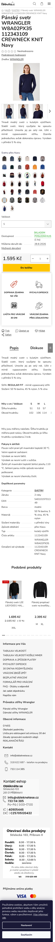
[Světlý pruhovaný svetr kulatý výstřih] (42, 200)
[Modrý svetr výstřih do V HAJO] (35, 159)
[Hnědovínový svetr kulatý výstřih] (35, 175)
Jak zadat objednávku (14, 691)
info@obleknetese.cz (21, 755)
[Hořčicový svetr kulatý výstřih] (35, 167)
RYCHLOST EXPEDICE (15, 664)
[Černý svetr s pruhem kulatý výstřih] (27, 200)
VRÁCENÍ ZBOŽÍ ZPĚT (15, 673)
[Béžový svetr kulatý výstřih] (42, 159)
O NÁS (6, 726)
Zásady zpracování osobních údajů (20, 737)
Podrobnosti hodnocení (13, 55)
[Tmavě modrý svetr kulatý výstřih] (27, 175)
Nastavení (26, 925)
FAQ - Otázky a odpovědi (16, 686)
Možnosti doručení (11, 248)
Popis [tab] (14, 348)
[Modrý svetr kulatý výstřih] (20, 167)
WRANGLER (17, 59)
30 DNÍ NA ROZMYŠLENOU (18, 668)
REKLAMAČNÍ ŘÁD (13, 741)
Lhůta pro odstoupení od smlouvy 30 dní (24, 733)
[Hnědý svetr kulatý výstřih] (12, 183)
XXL (14, 628)
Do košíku (26, 267)
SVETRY (39, 490)
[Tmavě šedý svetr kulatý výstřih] (20, 175)
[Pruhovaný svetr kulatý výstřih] (4, 175)
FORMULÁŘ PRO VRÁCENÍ (17, 682)
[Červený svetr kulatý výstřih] (27, 167)
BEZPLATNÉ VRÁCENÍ (15, 677)
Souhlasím (26, 934)
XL (42, 624)
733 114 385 (17, 769)
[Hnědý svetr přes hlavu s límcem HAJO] (4, 159)
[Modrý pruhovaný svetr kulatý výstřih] (4, 167)
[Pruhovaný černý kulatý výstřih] (27, 192)
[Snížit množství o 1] (33, 258)
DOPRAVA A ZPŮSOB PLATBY (19, 659)
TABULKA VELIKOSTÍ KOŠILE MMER (22, 655)
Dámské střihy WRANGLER (18, 712)
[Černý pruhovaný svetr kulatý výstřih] (12, 208)
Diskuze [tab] (36, 348)
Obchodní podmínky (13, 729)
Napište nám (9, 695)
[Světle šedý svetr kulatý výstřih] (35, 183)
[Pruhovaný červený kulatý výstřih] (35, 192)
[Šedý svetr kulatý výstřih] (27, 183)
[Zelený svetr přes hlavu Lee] (20, 159)
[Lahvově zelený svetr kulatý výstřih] (12, 167)
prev (3, 591)
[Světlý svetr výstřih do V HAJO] (27, 159)
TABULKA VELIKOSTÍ (14, 651)
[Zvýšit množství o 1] (47, 258)
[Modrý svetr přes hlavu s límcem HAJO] (12, 159)
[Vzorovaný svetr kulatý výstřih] (42, 192)
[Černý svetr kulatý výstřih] (20, 183)
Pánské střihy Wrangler (15, 709)
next (49, 591)
